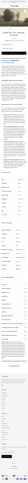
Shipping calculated (14, 40)
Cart (2, 416)
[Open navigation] (2, 5)
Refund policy (4, 439)
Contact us (4, 418)
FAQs (3, 421)
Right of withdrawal (6, 427)
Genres (3, 406)
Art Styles (4, 397)
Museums (4, 399)
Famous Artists (5, 395)
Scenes (3, 408)
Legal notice (4, 423)
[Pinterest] (2, 385)
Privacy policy (4, 425)
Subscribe (7, 456)
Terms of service (5, 434)
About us (3, 436)
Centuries (4, 401)
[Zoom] (25, 11)
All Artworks (4, 392)
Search (3, 430)
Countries (4, 404)
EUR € (13, 463)
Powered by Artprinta (14, 468)
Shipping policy (5, 432)
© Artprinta (14, 466)
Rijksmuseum (18, 261)
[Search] (23, 6)
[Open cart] (26, 6)
